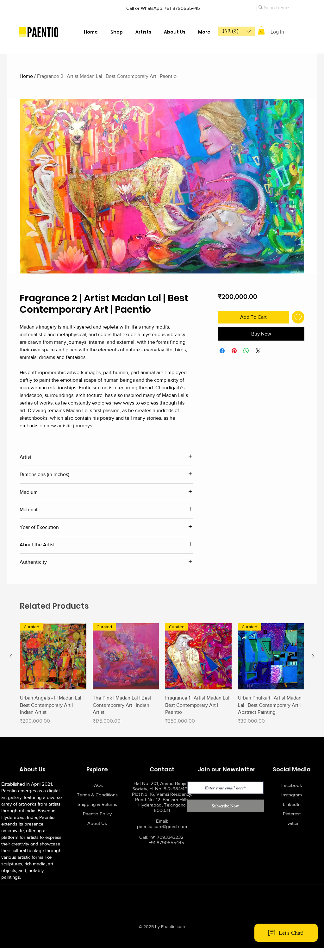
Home (26, 76)
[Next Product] (313, 656)
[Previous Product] (11, 656)
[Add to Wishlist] (298, 317)
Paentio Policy (97, 813)
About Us (97, 823)
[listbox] (236, 31)
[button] (236, 31)
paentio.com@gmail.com (162, 826)
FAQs (97, 785)
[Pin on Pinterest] (234, 351)
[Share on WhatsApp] (246, 351)
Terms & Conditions (97, 794)
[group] (162, 677)
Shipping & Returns (97, 804)
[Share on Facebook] (222, 351)
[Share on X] (258, 351)
